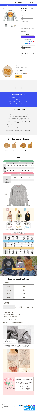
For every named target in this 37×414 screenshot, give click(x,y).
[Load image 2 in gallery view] (9, 26)
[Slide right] (17, 26)
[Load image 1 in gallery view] (6, 26)
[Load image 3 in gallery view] (12, 26)
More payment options (27, 39)
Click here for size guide (18, 269)
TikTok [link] (13, 84)
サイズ (22, 15)
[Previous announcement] (2, 5)
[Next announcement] (35, 5)
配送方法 (22, 19)
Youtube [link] (24, 82)
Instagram (13, 82)
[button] (2, 2)
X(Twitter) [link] (24, 84)
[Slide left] (3, 26)
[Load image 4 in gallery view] (15, 26)
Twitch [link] (18, 87)
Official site (18, 76)
